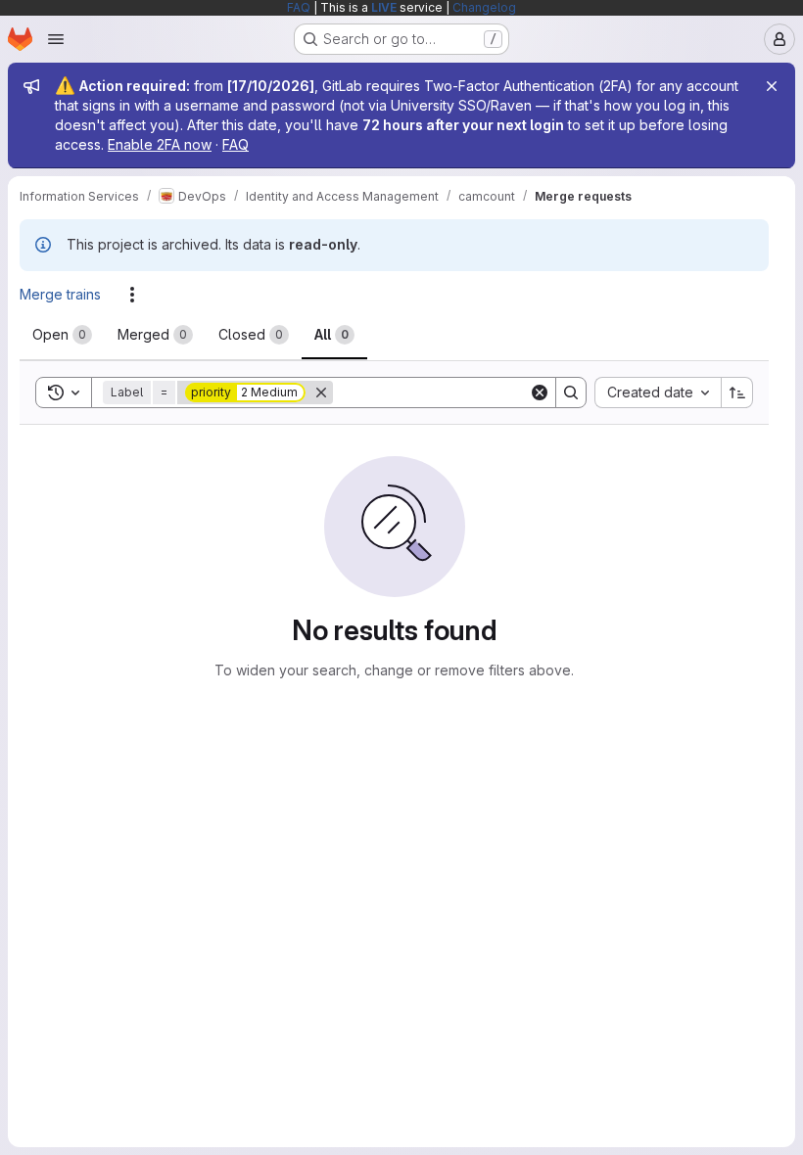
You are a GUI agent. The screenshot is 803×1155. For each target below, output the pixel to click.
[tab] (62, 334)
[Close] (771, 86)
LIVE (384, 7)
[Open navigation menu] (55, 39)
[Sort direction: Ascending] (737, 392)
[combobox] (657, 392)
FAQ (298, 7)
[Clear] (539, 392)
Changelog (484, 7)
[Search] (571, 392)
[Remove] (321, 392)
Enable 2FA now (160, 144)
